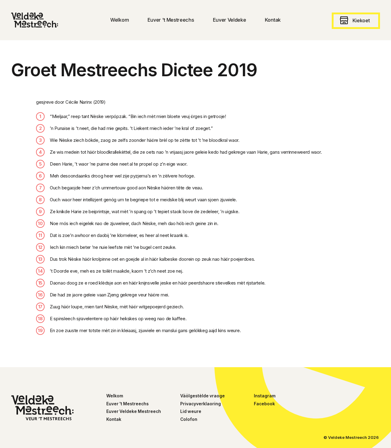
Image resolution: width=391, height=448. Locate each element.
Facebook (264, 403)
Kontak (113, 419)
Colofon (188, 419)
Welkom (114, 395)
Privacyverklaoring (200, 403)
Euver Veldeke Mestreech (133, 411)
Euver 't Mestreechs (127, 403)
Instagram (265, 395)
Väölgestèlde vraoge (202, 395)
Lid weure (190, 411)
